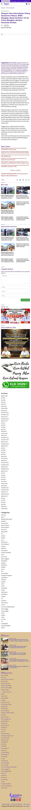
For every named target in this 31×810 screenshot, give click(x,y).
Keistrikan (3, 563)
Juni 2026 (3, 400)
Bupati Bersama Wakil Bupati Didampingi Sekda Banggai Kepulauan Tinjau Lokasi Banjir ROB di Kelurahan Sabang (15, 152)
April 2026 (3, 404)
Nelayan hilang (5, 175)
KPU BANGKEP (4, 573)
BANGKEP (4, 174)
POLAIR (12, 175)
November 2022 (5, 489)
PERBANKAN (4, 594)
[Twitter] (14, 800)
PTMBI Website (26, 806)
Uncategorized (4, 623)
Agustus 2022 (4, 496)
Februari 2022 (4, 508)
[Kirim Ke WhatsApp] (29, 180)
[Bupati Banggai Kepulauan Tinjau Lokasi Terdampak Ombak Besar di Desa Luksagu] (8, 190)
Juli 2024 (3, 448)
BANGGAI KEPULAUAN (6, 519)
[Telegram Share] (26, 180)
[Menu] (2, 4)
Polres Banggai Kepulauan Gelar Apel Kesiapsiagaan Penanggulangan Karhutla (19, 660)
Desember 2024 (5, 437)
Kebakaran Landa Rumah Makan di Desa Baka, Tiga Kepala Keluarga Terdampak (13, 159)
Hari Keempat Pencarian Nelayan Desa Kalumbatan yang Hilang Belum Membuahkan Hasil (15, 166)
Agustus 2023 (4, 471)
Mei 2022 (3, 502)
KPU (2, 571)
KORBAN (3, 567)
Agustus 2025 (4, 421)
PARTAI (3, 586)
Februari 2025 (4, 433)
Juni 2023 (3, 475)
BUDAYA (3, 536)
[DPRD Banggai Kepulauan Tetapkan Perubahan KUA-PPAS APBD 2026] (4, 647)
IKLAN (2, 554)
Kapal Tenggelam (5, 559)
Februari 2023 (4, 483)
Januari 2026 (4, 410)
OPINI (2, 584)
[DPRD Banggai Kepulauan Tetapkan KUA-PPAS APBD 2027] (4, 667)
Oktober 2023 (4, 467)
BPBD (14, 174)
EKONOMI (3, 548)
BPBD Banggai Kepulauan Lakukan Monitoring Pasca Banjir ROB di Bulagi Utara (15, 155)
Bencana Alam (4, 523)
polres (15, 175)
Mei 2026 (3, 402)
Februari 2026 (4, 408)
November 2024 (5, 439)
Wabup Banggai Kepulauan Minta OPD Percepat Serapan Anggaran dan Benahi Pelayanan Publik (19, 640)
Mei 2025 (3, 427)
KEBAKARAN (4, 561)
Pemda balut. (4, 588)
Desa (2, 540)
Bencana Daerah (5, 11)
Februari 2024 (4, 458)
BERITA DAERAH (5, 527)
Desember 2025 (5, 412)
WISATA (3, 627)
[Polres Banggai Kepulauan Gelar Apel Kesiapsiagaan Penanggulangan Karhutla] (4, 661)
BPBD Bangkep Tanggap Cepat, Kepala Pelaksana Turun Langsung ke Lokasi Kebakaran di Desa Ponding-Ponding (15, 162)
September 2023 (5, 469)
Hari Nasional (4, 550)
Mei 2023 (3, 477)
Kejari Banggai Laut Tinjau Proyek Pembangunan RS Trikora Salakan (17, 653)
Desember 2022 (5, 487)
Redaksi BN (6, 25)
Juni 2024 (3, 450)
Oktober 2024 (4, 441)
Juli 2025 (3, 423)
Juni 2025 (3, 425)
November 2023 (5, 464)
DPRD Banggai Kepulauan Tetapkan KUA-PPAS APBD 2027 (19, 667)
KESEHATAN (4, 565)
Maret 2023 (3, 481)
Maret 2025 (3, 431)
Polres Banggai (4, 609)
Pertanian (3, 596)
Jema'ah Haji (4, 556)
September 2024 (5, 444)
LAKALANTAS (4, 577)
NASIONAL (3, 579)
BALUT (2, 517)
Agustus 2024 (4, 446)
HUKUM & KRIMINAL (6, 552)
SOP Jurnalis (27, 804)
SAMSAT (3, 615)
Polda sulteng (4, 602)
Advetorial (3, 515)
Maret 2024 (3, 456)
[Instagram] (17, 800)
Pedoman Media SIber (16, 804)
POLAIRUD (3, 600)
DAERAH (3, 538)
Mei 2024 (3, 452)
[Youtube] (20, 800)
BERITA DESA (4, 531)
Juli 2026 (3, 398)
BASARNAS (10, 174)
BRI (2, 533)
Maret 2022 (3, 506)
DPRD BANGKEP (5, 544)
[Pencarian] (29, 4)
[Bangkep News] (6, 4)
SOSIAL (3, 617)
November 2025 (5, 414)
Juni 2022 (3, 500)
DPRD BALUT (4, 542)
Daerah (26, 174)
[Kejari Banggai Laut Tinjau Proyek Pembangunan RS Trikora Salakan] (4, 654)
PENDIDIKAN (4, 592)
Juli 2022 (3, 498)
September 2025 (5, 418)
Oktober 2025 (4, 416)
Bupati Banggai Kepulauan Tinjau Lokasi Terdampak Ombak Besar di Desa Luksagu (13, 149)
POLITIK (3, 604)
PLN (2, 598)
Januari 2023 (4, 485)
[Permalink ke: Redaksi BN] (2, 25)
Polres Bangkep (4, 611)
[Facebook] (12, 800)
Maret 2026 (3, 406)
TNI (2, 621)
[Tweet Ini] (20, 180)
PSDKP (2, 613)
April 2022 (3, 504)
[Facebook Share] (17, 180)
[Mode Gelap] (27, 4)
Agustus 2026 (4, 396)
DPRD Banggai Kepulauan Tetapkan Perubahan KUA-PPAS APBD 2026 (18, 647)
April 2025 (3, 429)
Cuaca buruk (19, 174)
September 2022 (5, 494)
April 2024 (3, 454)
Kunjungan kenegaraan (6, 575)
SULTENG (3, 619)
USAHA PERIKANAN (5, 625)
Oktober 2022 (4, 492)
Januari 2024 (4, 460)
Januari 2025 (4, 435)
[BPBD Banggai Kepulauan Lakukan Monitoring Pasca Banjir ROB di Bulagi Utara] (8, 205)
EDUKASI (3, 546)
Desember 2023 (5, 462)
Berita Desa (4, 529)
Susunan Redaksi (6, 804)
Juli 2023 (3, 473)
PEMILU (3, 590)
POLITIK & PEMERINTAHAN (7, 607)
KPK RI (2, 569)
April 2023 (3, 479)
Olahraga (3, 581)
